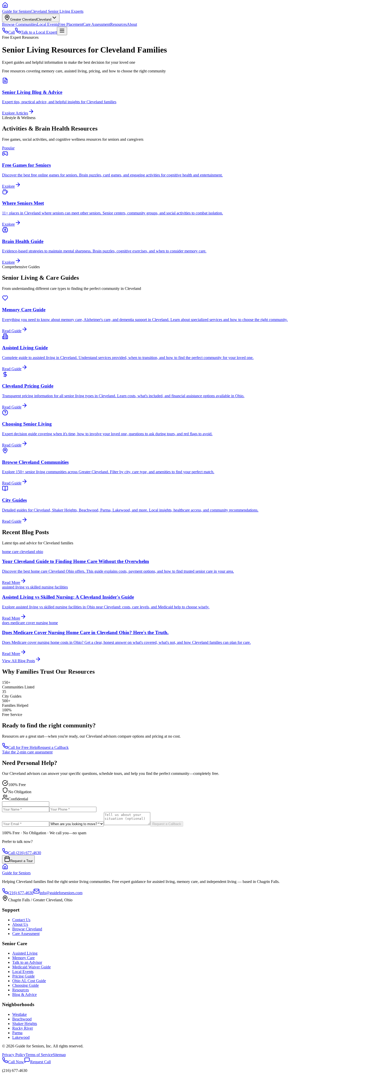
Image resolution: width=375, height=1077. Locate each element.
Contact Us (21, 920)
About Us (20, 924)
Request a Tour (21, 861)
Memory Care (23, 958)
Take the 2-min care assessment (27, 752)
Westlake (19, 1014)
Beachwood (22, 1019)
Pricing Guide (23, 976)
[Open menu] (62, 31)
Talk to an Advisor (27, 962)
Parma (17, 1033)
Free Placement (70, 24)
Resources (118, 24)
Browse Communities (19, 24)
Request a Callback (53, 747)
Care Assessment (96, 24)
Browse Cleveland (27, 929)
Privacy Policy (14, 1055)
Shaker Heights (24, 1023)
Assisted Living (25, 953)
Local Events (47, 24)
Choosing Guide (25, 985)
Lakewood (21, 1037)
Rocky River (22, 1028)
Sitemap (59, 1055)
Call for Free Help (23, 747)
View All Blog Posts (18, 661)
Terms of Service (39, 1055)
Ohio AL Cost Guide (29, 981)
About (132, 24)
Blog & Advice (24, 994)
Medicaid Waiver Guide (31, 967)
